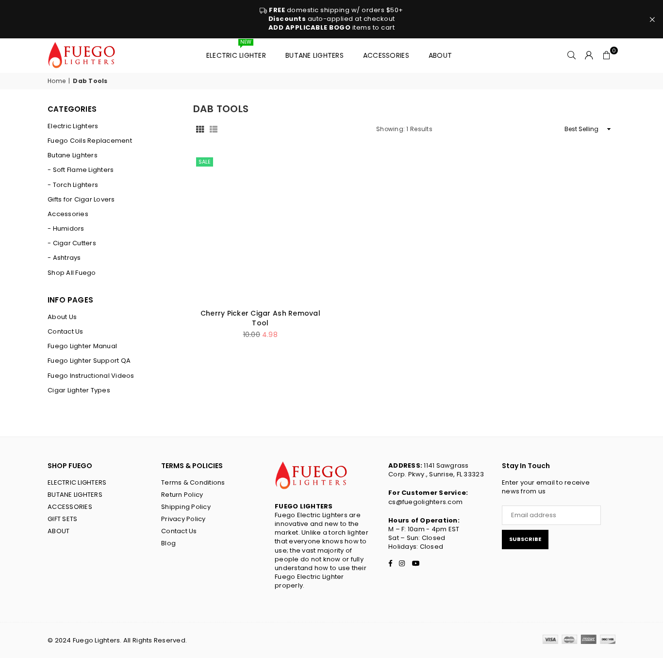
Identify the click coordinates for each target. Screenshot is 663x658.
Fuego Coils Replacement (90, 140)
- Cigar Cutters (72, 243)
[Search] (571, 55)
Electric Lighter (236, 51)
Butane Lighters (314, 55)
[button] (606, 55)
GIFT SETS (62, 518)
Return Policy (182, 494)
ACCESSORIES (70, 506)
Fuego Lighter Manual (82, 346)
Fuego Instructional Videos (91, 375)
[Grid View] (200, 129)
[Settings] (589, 55)
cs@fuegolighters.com (425, 501)
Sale (205, 162)
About (440, 55)
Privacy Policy (183, 518)
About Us (62, 317)
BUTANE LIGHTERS (75, 494)
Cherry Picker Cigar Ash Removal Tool (260, 318)
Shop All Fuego (72, 273)
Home (57, 81)
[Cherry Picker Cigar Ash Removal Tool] (260, 228)
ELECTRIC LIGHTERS (77, 482)
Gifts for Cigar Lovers (81, 199)
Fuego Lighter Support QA (89, 360)
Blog (168, 543)
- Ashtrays (64, 257)
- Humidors (66, 228)
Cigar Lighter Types (79, 390)
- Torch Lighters (73, 185)
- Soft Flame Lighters (81, 170)
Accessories (386, 55)
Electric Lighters (73, 126)
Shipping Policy (186, 506)
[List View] (213, 129)
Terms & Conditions (193, 482)
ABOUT (58, 531)
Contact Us (65, 331)
